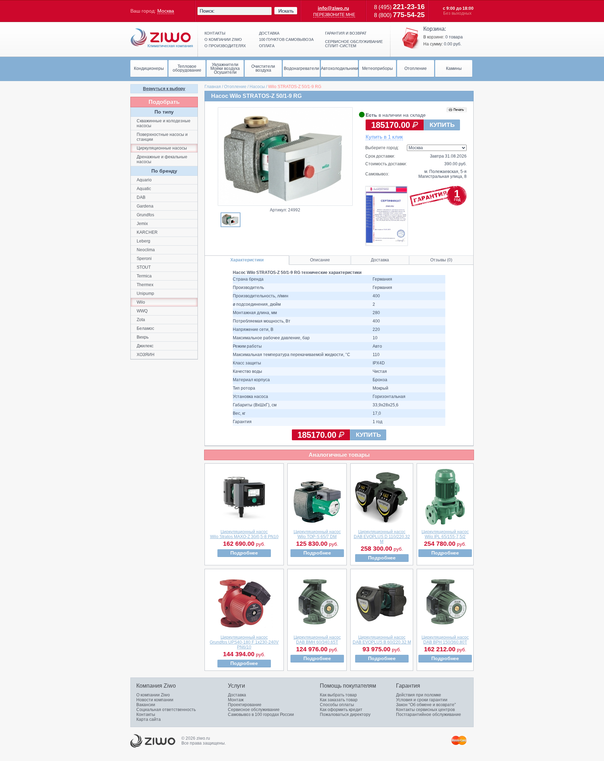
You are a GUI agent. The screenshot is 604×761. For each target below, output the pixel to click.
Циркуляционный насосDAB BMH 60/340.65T (317, 640)
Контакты (214, 33)
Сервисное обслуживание (254, 709)
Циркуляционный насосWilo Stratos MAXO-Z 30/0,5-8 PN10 (244, 534)
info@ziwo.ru (333, 8)
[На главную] (162, 38)
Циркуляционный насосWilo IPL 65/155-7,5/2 (445, 534)
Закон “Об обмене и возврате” (426, 704)
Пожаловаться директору (345, 714)
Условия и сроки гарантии (421, 699)
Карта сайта (148, 719)
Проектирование (244, 704)
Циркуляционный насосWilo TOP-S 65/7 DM (317, 534)
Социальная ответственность (166, 709)
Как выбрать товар (338, 695)
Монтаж (236, 699)
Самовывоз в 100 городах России (261, 714)
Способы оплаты (337, 704)
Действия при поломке (418, 695)
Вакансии (145, 704)
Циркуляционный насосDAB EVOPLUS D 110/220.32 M (382, 536)
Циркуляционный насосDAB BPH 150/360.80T (445, 640)
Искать (286, 11)
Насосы (257, 86)
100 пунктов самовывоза (286, 39)
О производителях (225, 46)
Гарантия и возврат (346, 33)
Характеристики (247, 260)
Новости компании (154, 699)
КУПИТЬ (442, 124)
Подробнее (244, 553)
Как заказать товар (339, 699)
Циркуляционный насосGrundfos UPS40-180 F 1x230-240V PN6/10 (244, 642)
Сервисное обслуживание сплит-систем (354, 43)
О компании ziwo (223, 39)
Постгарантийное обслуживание (428, 714)
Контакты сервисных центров (425, 709)
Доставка (269, 33)
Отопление (235, 86)
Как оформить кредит (341, 709)
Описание (320, 260)
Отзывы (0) (441, 260)
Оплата (266, 46)
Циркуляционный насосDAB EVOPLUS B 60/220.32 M (382, 640)
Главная (212, 86)
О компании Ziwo (153, 695)
